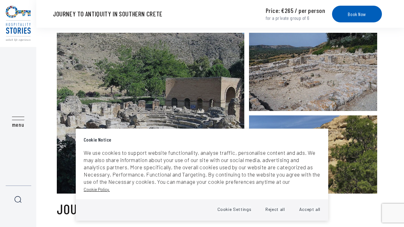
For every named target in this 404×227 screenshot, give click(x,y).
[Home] (18, 23)
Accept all (309, 209)
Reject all (275, 209)
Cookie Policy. (97, 189)
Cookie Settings (234, 209)
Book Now (357, 14)
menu (18, 124)
